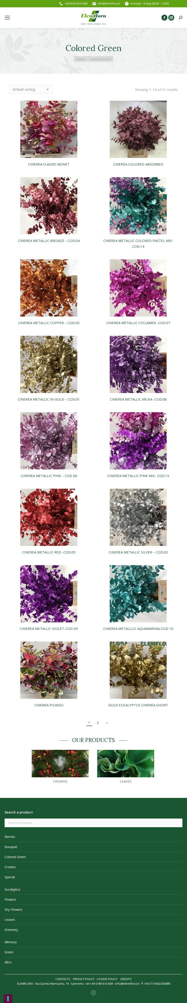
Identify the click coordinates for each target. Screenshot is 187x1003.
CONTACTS (62, 979)
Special (10, 877)
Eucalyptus (12, 889)
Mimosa (11, 942)
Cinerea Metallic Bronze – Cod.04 (49, 240)
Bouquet (11, 847)
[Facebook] (93, 993)
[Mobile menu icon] (7, 17)
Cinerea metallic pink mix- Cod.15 (138, 475)
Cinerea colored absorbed (138, 164)
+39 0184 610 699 (76, 3)
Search (177, 823)
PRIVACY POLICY (84, 979)
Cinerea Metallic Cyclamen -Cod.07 (138, 322)
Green (9, 952)
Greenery (11, 929)
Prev (26, 768)
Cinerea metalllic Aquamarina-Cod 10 (138, 628)
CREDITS (126, 979)
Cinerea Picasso (48, 705)
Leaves (10, 919)
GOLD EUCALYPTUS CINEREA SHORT (138, 705)
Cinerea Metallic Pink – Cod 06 (49, 475)
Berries (10, 837)
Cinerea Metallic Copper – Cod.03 (49, 322)
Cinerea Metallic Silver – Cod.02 (138, 552)
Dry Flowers (13, 909)
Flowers (10, 899)
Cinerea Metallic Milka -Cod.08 (138, 399)
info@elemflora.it (109, 3)
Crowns (10, 867)
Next (160, 768)
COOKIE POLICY (107, 979)
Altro (8, 962)
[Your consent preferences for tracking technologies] (8, 998)
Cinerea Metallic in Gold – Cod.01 (49, 399)
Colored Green (15, 857)
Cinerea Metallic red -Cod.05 (48, 552)
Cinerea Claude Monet (49, 164)
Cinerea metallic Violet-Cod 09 (49, 628)
